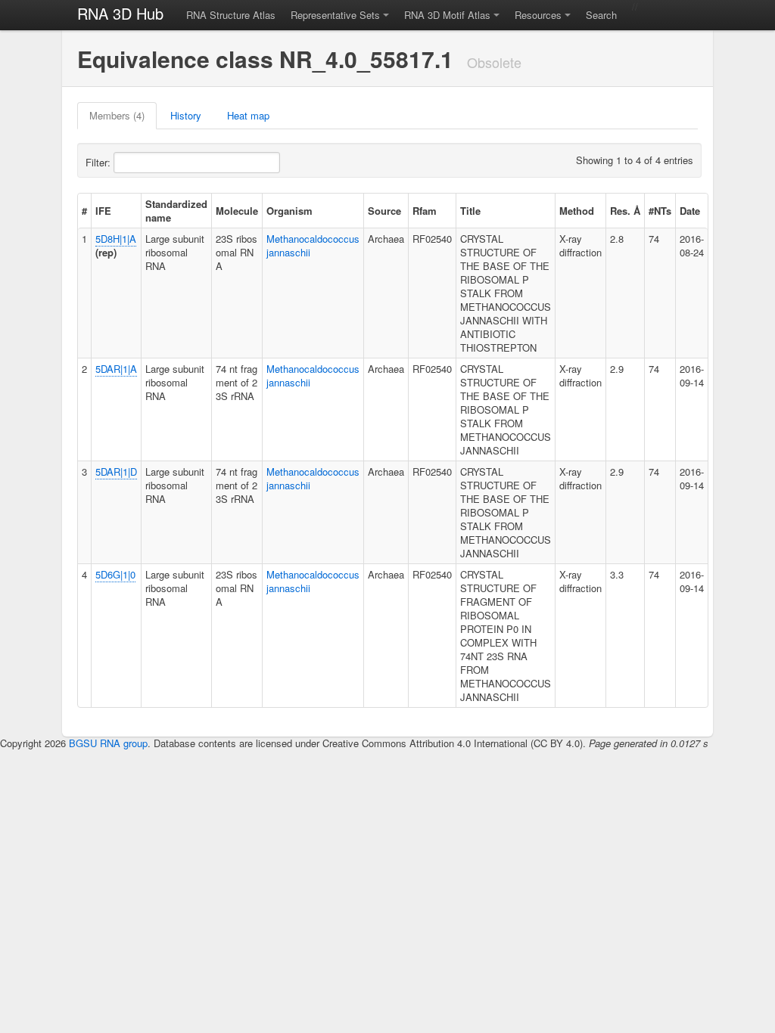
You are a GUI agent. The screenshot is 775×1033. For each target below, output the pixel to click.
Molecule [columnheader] (237, 210)
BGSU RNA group (108, 743)
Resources (538, 15)
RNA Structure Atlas (230, 15)
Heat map (248, 115)
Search (601, 15)
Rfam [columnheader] (424, 210)
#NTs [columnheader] (660, 210)
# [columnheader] (84, 210)
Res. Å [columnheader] (625, 210)
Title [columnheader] (470, 210)
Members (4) (117, 115)
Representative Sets (335, 15)
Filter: (100, 162)
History (185, 115)
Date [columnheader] (690, 210)
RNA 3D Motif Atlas (447, 15)
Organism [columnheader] (289, 210)
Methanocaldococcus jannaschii (312, 245)
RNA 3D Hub (120, 13)
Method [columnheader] (576, 210)
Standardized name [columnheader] (176, 211)
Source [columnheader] (384, 210)
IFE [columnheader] (103, 210)
